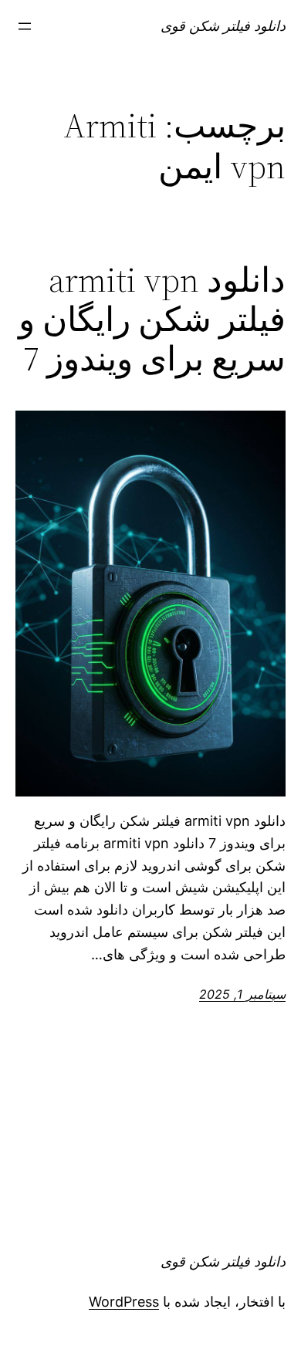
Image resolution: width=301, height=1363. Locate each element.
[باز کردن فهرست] (24, 26)
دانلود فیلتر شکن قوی (223, 26)
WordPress (124, 1302)
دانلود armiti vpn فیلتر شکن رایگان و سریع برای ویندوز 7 (152, 319)
